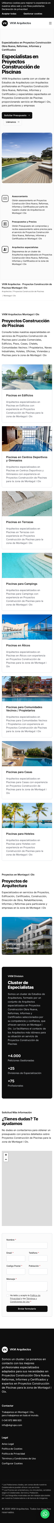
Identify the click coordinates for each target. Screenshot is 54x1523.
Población (34, 1266)
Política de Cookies (12, 1448)
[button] (6, 1155)
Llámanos (11, 122)
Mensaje (11, 1279)
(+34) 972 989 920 (11, 1420)
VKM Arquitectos (20, 23)
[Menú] (50, 23)
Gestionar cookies (33, 13)
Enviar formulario (27, 1308)
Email (10, 1253)
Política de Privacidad (13, 1453)
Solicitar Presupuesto (15, 115)
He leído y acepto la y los (25, 1298)
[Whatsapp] (45, 1513)
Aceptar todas (9, 13)
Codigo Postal (14, 1266)
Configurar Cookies (12, 1463)
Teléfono (34, 1253)
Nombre (11, 1239)
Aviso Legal (8, 1443)
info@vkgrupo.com (12, 1425)
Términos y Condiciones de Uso (19, 1458)
